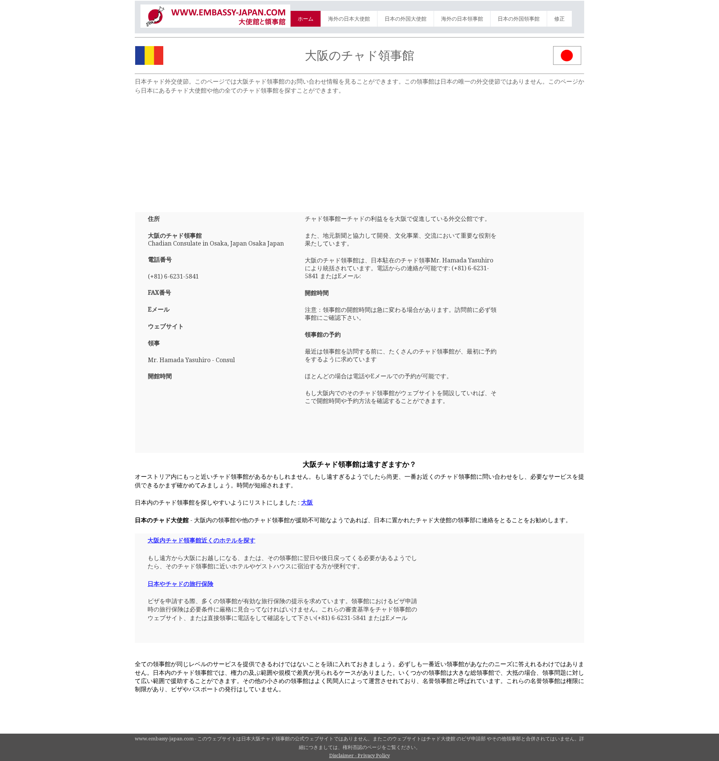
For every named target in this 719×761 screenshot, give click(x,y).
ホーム (305, 19)
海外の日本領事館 (462, 19)
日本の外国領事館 (519, 19)
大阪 (307, 502)
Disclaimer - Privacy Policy (359, 755)
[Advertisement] (359, 150)
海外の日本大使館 (349, 19)
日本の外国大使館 (406, 19)
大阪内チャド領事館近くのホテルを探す (201, 540)
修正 (559, 19)
